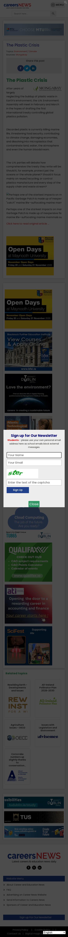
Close (34, 504)
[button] (65, 3)
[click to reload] (22, 472)
